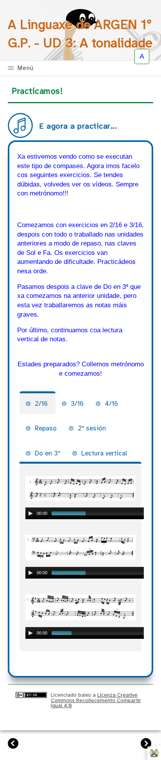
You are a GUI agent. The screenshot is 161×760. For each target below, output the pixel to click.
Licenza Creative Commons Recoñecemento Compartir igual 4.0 (96, 700)
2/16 (42, 404)
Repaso (46, 428)
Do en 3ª (47, 453)
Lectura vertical (104, 453)
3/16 (77, 404)
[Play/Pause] (30, 513)
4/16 (111, 404)
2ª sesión (92, 428)
